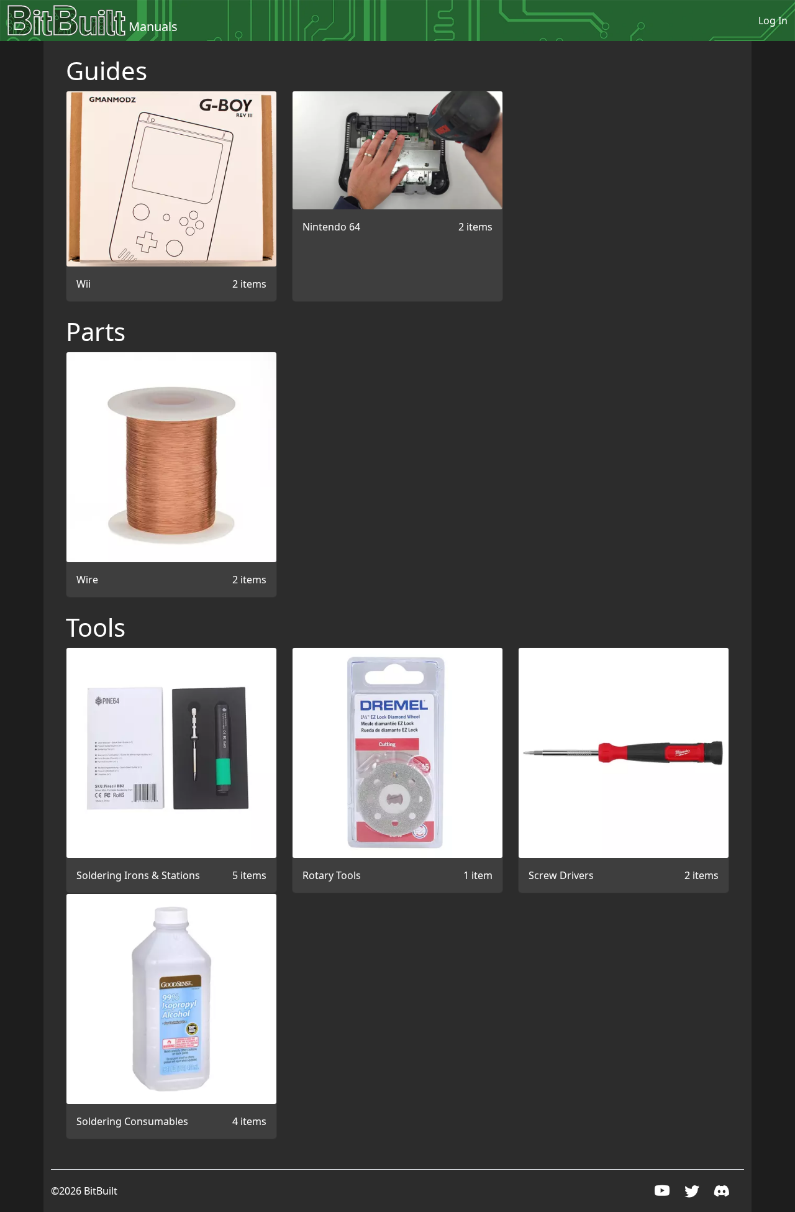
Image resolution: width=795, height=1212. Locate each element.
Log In (773, 20)
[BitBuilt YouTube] (662, 1193)
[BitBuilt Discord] (721, 1193)
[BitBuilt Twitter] (691, 1193)
